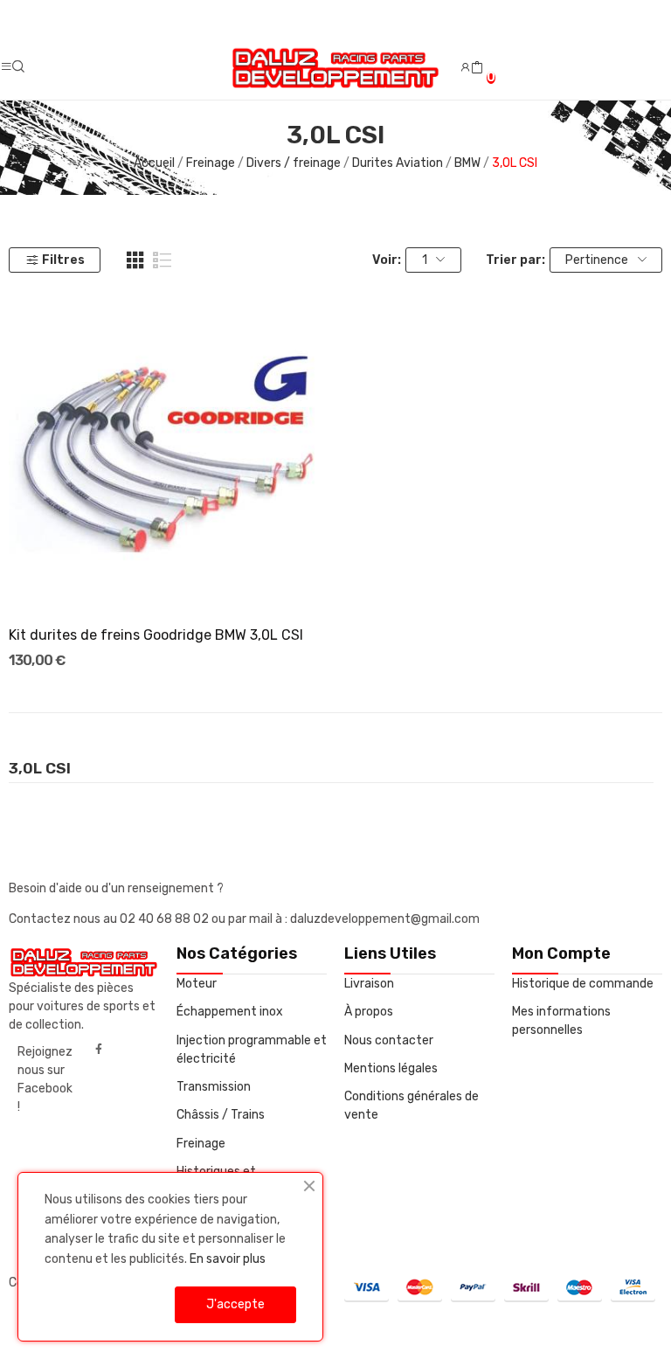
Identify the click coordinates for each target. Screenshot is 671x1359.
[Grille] (135, 260)
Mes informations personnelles (561, 1020)
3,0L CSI (40, 769)
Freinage (200, 1143)
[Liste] (162, 260)
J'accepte (235, 1304)
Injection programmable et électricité (251, 1049)
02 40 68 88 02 (165, 919)
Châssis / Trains (220, 1114)
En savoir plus (228, 1259)
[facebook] (99, 1050)
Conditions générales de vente (411, 1105)
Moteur (196, 983)
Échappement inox (229, 1011)
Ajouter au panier (168, 579)
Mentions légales (391, 1068)
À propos (368, 1011)
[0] (477, 68)
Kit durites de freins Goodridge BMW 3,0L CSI (156, 635)
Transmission (213, 1086)
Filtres (63, 260)
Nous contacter (388, 1040)
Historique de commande (583, 983)
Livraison (369, 983)
